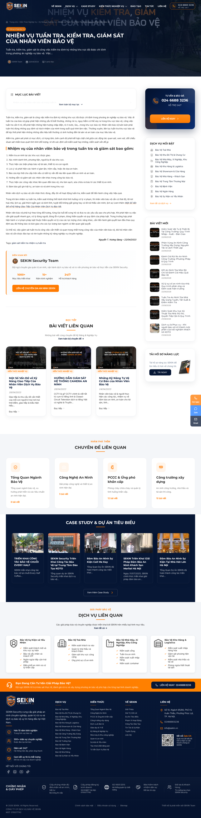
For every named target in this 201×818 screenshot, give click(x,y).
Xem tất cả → (100, 628)
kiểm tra (25, 243)
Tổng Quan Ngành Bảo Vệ (100, 709)
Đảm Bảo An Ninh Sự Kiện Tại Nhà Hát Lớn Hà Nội (173, 562)
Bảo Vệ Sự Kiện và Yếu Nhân (67, 756)
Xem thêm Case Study (98, 592)
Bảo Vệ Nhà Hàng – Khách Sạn (67, 730)
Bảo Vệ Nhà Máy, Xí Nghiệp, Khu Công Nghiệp (68, 718)
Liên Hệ (162, 6)
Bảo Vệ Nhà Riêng (62, 752)
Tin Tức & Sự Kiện (132, 727)
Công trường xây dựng (99, 720)
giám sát (16, 243)
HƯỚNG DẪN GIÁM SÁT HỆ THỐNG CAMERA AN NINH (70, 381)
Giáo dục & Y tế (96, 727)
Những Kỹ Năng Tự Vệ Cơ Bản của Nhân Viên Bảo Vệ (114, 381)
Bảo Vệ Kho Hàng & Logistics (67, 723)
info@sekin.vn (171, 728)
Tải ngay (162, 372)
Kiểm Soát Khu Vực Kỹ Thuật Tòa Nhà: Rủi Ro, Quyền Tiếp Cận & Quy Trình (175, 313)
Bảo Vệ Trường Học (63, 741)
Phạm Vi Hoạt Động (133, 720)
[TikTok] (27, 771)
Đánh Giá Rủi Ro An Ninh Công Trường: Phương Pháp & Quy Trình (175, 259)
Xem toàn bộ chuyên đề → (71, 338)
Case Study (88, 6)
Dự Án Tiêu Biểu (131, 717)
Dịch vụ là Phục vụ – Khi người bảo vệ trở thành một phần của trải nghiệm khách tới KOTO (175, 328)
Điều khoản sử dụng (106, 805)
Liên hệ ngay (168, 118)
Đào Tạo (136, 6)
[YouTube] (21, 771)
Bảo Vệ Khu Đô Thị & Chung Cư (68, 713)
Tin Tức (149, 6)
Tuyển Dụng (130, 731)
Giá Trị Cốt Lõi (131, 713)
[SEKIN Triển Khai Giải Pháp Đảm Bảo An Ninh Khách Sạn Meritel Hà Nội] (137, 543)
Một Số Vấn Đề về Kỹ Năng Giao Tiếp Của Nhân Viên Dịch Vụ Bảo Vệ (25, 382)
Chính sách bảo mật (84, 805)
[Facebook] (8, 771)
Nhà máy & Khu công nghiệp (102, 735)
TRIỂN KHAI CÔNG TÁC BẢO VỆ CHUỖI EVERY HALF (26, 562)
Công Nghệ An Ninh (98, 713)
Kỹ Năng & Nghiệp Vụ (47, 22)
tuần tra (42, 243)
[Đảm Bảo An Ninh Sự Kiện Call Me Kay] (100, 543)
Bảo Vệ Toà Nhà (61, 709)
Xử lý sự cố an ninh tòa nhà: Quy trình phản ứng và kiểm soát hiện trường (175, 286)
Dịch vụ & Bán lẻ (97, 724)
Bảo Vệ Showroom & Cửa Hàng (68, 726)
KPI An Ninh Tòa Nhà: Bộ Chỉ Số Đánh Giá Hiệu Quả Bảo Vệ (174, 272)
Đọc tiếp (13, 411)
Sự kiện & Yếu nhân (98, 742)
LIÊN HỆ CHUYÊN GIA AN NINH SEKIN (35, 288)
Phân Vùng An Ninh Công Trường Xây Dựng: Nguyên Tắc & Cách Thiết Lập (175, 245)
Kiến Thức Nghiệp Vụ (111, 6)
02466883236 (171, 721)
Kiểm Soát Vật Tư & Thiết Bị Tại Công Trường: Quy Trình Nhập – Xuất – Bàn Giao (175, 231)
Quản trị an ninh (96, 739)
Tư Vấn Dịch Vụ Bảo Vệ (99, 749)
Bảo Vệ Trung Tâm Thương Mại (68, 737)
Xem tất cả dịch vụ (160, 203)
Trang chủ (13, 22)
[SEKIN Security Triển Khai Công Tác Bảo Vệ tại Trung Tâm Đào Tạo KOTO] (64, 543)
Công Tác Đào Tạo (133, 724)
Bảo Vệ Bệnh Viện (62, 745)
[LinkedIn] (14, 771)
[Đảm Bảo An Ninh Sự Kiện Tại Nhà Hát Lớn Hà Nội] (173, 543)
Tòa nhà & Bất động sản (100, 746)
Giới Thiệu (129, 709)
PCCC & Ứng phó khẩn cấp (101, 717)
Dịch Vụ (70, 6)
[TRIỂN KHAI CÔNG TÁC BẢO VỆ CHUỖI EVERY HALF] (28, 543)
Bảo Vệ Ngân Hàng (63, 748)
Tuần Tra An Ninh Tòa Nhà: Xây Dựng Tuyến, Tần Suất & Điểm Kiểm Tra (175, 300)
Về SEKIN (56, 6)
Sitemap (123, 805)
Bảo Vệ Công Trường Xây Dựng (68, 734)
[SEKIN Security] (20, 6)
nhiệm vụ (33, 243)
